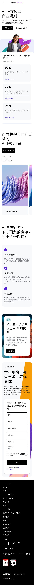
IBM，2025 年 (9, 98)
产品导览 (6, 502)
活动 (4, 491)
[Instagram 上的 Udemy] (19, 543)
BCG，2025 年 (9, 118)
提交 (17, 462)
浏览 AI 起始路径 (21, 28)
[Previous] (4, 158)
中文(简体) (11, 549)
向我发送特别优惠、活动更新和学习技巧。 (13, 454)
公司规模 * (10, 447)
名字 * (10, 415)
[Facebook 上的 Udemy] (8, 543)
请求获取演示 (7, 28)
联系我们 (11, 351)
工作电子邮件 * (12, 428)
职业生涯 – (12, 513)
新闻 (4, 505)
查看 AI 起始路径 (8, 150)
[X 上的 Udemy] (13, 543)
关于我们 (6, 487)
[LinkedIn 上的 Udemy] (4, 543)
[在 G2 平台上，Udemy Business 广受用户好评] (14, 565)
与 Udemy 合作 (8, 498)
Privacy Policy (10, 469)
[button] (3, 2)
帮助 (4, 521)
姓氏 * (10, 422)
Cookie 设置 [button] (7, 531)
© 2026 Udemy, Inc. (9, 579)
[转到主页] (14, 575)
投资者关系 (7, 509)
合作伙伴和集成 (8, 495)
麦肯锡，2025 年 (10, 79)
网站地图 (6, 535)
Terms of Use (21, 468)
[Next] (10, 158)
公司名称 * (11, 435)
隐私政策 (6, 528)
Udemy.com (7, 484)
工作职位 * (11, 442)
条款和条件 (7, 524)
